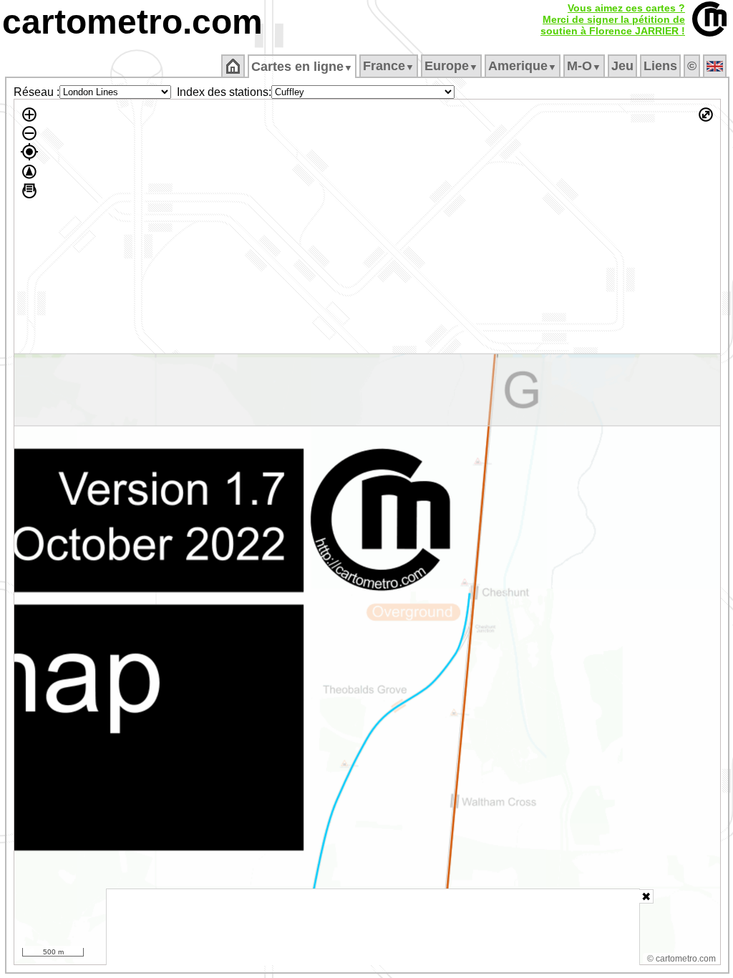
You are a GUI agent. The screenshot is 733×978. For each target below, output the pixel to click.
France (388, 66)
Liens (660, 66)
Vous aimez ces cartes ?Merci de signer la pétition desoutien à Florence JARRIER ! (612, 19)
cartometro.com (132, 22)
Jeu (622, 66)
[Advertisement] (373, 927)
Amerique (522, 66)
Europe (451, 66)
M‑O (584, 66)
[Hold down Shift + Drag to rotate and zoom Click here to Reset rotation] (29, 171)
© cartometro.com (681, 959)
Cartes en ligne (302, 66)
